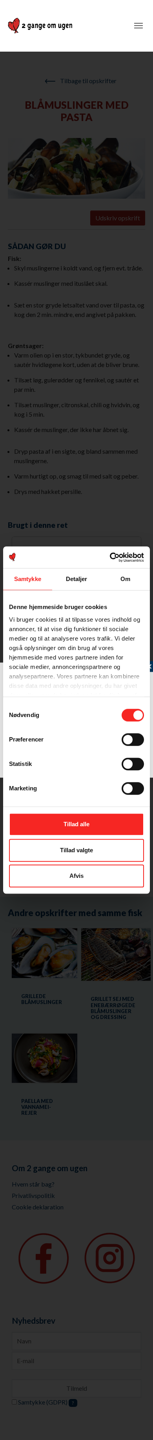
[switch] (133, 739)
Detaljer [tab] (76, 579)
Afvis (76, 875)
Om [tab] (125, 579)
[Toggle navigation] (138, 25)
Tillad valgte (76, 850)
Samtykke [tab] (27, 579)
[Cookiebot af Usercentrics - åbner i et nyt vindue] (110, 557)
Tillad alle (76, 824)
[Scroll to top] (135, 1422)
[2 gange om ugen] (40, 25)
